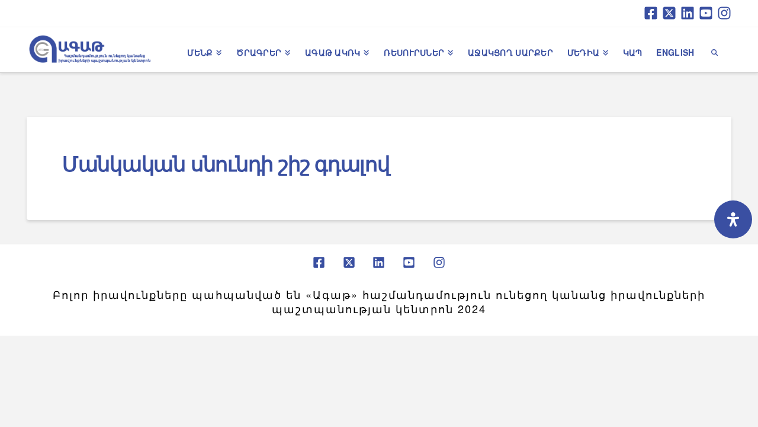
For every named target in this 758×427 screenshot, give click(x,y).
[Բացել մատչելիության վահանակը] (733, 219)
